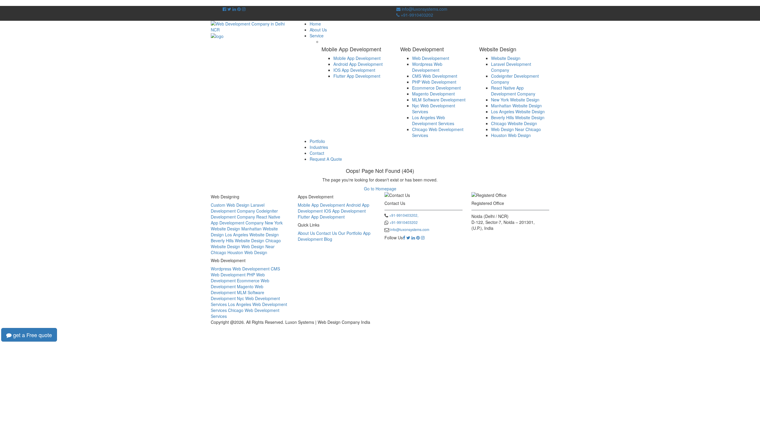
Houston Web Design (511, 135)
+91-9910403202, (403, 215)
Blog (328, 239)
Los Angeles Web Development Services (433, 120)
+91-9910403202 (416, 15)
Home (315, 24)
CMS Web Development (434, 76)
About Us (318, 30)
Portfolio (317, 141)
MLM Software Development (439, 100)
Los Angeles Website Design (518, 111)
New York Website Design (515, 100)
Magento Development (433, 94)
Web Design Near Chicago (516, 129)
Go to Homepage (380, 189)
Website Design (505, 58)
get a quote (32, 335)
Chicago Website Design (514, 123)
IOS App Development (354, 70)
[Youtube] (239, 9)
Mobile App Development (357, 58)
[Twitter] (408, 237)
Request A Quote (326, 159)
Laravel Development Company (238, 208)
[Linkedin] (413, 237)
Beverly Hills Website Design (517, 117)
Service (317, 36)
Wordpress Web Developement (427, 67)
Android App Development (358, 64)
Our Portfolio (350, 233)
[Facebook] (404, 237)
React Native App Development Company (513, 91)
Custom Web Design (230, 205)
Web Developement (430, 58)
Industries (319, 147)
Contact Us (326, 233)
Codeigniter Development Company (244, 214)
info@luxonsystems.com (423, 9)
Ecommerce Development (436, 88)
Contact (317, 153)
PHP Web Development (434, 82)
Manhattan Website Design (516, 106)
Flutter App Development (356, 76)
